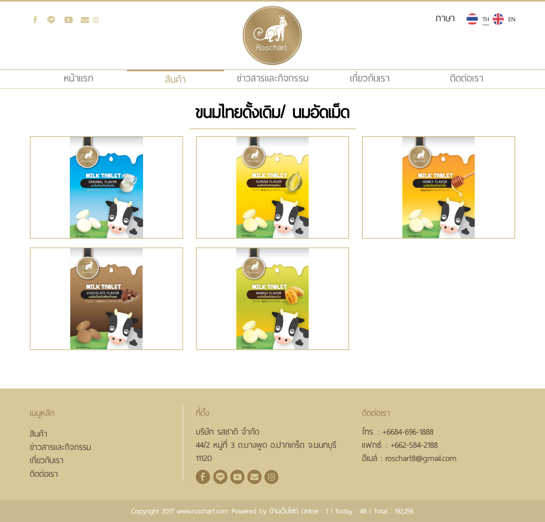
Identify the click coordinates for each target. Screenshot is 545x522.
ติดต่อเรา (466, 78)
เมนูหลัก (42, 413)
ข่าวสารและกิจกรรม (273, 78)
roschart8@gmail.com (420, 458)
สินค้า (38, 434)
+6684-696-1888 (407, 432)
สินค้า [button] (175, 79)
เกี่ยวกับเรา (370, 78)
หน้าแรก (94, 78)
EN (511, 19)
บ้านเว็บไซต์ (284, 511)
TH (485, 19)
